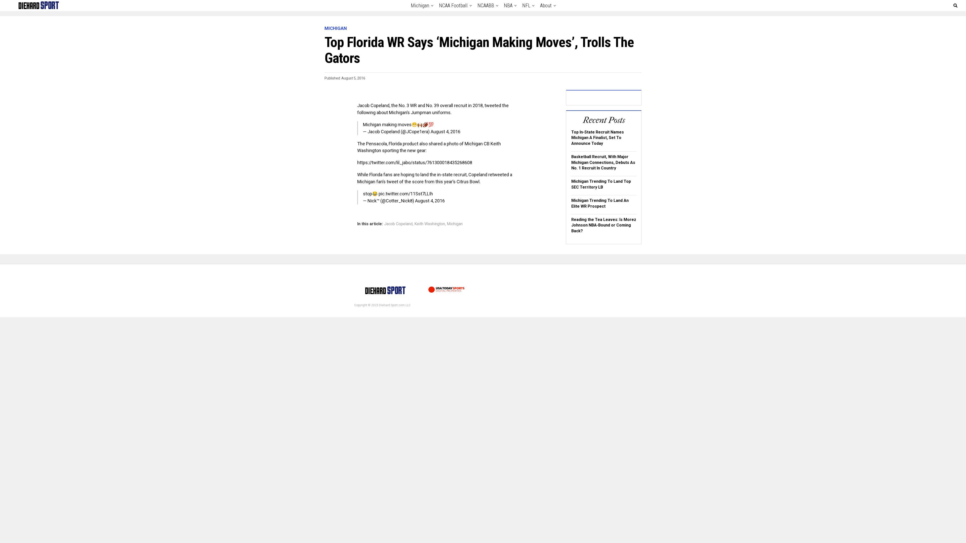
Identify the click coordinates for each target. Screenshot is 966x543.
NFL (526, 6)
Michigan (420, 6)
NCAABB (485, 6)
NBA (508, 6)
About (546, 6)
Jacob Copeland (398, 224)
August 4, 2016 (445, 131)
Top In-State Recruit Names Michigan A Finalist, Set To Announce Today (597, 138)
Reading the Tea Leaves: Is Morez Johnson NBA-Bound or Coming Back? (603, 225)
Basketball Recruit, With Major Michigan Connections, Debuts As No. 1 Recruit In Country (603, 162)
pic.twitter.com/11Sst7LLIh (406, 193)
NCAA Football (453, 6)
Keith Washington (429, 224)
